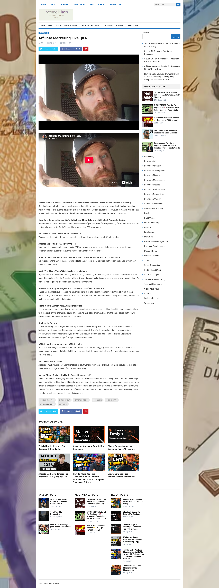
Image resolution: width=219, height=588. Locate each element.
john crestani (111, 400)
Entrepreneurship (151, 222)
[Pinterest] (85, 49)
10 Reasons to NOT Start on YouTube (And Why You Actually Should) (167, 94)
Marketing (132, 25)
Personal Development (154, 246)
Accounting (149, 156)
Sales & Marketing (152, 265)
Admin (41, 43)
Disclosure (79, 5)
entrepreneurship (81, 400)
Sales (146, 260)
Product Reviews (90, 25)
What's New (149, 303)
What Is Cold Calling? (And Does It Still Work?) (60, 526)
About (54, 5)
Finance (147, 227)
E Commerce (150, 218)
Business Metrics (152, 185)
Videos (147, 293)
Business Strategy (152, 199)
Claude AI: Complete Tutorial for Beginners (132, 513)
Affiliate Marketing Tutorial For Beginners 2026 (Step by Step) (132, 539)
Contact (65, 5)
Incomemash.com (51, 584)
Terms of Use (115, 5)
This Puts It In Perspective (56, 513)
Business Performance (154, 189)
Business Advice (151, 161)
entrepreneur (64, 400)
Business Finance (152, 175)
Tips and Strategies (113, 25)
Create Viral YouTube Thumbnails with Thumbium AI (132, 568)
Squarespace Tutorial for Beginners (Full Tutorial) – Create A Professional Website (167, 145)
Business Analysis (152, 166)
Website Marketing (152, 298)
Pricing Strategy (151, 251)
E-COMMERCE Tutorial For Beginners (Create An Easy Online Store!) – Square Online (166, 107)
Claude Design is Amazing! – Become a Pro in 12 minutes (132, 527)
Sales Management (152, 270)
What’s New (46, 25)
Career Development (153, 204)
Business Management (154, 180)
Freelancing (149, 232)
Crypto (147, 213)
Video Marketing (151, 289)
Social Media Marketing (154, 279)
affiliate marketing (47, 400)
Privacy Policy (97, 5)
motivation (63, 404)
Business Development (154, 170)
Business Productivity (154, 194)
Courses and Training (66, 25)
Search (145, 32)
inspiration (97, 400)
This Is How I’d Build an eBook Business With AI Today (133, 501)
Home (43, 5)
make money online (47, 404)
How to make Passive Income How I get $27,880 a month (96, 528)
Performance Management (156, 241)
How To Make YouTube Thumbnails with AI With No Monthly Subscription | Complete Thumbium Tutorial (161, 77)
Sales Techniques (152, 274)
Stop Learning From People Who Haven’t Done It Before (58, 501)
